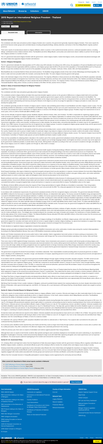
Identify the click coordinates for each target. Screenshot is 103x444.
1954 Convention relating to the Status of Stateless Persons (12, 400)
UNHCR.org (81, 415)
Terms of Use (99, 437)
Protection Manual (58, 405)
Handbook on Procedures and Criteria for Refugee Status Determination (38, 406)
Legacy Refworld (57, 399)
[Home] (18, 4)
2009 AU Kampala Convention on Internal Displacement (11, 425)
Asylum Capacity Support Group (87, 392)
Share (14, 26)
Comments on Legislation (34, 392)
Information (38, 33)
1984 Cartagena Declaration (9, 416)
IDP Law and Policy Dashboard (87, 400)
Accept (97, 441)
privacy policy (9, 442)
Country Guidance (32, 400)
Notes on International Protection (36, 415)
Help (87, 437)
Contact (81, 437)
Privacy (91, 437)
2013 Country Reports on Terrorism (15, 366)
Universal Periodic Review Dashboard (89, 413)
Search (72, 5)
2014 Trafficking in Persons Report (15, 364)
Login (97, 5)
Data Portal (81, 395)
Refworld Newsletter (58, 407)
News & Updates (58, 402)
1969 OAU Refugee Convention (10, 414)
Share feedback (76, 382)
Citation (5, 26)
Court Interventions (32, 402)
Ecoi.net (55, 392)
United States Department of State (22, 21)
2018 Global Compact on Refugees (11, 429)
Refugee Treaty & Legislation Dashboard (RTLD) (86, 409)
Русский (100, 2)
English (87, 2)
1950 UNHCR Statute (7, 392)
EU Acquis (4, 431)
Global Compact (83, 398)
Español (94, 2)
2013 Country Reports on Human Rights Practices (19, 368)
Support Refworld (84, 5)
